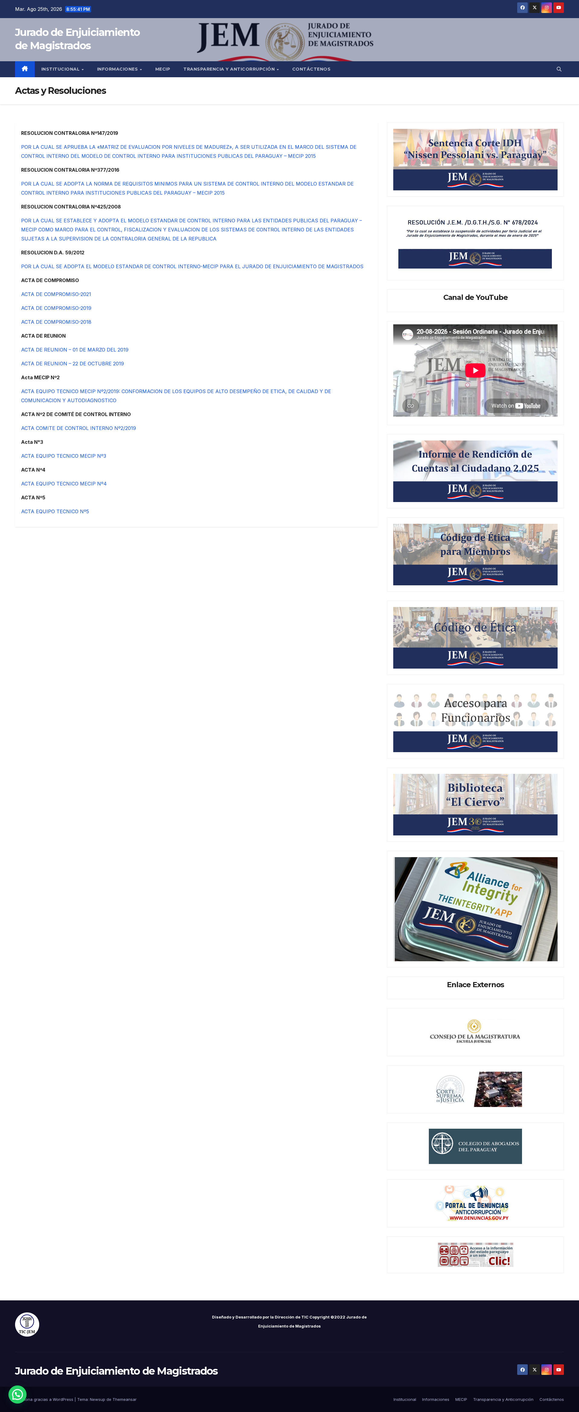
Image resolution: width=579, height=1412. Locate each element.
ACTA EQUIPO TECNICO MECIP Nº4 (64, 484)
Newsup (97, 1399)
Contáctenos (311, 69)
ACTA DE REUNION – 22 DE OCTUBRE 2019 (72, 364)
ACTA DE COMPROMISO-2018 (56, 322)
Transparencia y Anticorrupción (229, 69)
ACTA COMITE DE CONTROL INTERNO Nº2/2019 (78, 428)
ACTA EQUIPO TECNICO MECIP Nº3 (64, 456)
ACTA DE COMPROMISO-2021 (56, 294)
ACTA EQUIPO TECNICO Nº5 (55, 511)
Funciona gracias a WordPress (44, 1399)
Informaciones (118, 69)
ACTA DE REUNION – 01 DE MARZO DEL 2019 (74, 350)
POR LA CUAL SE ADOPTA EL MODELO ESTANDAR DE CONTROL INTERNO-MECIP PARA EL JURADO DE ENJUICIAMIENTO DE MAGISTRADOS (192, 266)
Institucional (61, 69)
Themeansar (124, 1399)
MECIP (162, 69)
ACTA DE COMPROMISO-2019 (56, 308)
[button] (559, 69)
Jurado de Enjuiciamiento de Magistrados (116, 1371)
